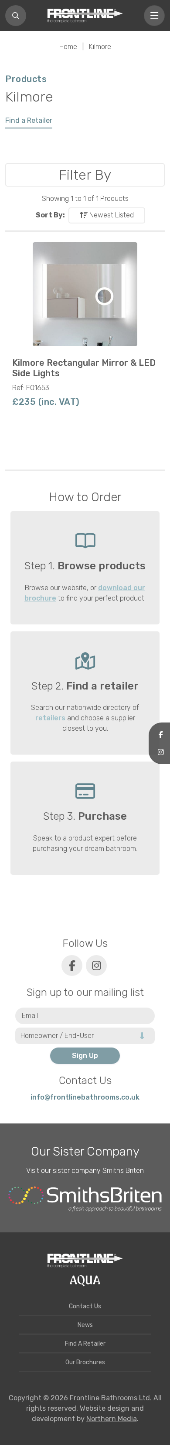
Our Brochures (85, 1362)
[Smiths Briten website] (85, 1199)
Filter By (85, 175)
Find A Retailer (85, 1343)
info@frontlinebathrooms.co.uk (85, 1097)
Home (68, 47)
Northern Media (111, 1419)
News (85, 1325)
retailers (50, 718)
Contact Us (85, 1306)
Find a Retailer (28, 120)
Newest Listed (111, 215)
